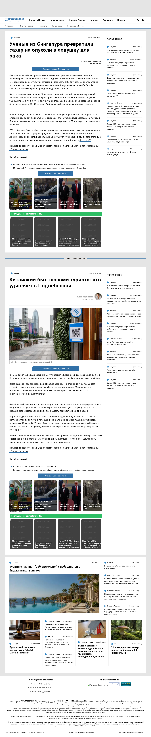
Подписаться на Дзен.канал (56, 69)
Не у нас (17, 38)
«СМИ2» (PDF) (79, 726)
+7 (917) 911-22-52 (39, 683)
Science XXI (85, 140)
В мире (16, 273)
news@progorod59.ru (135, 703)
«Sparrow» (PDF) (90, 726)
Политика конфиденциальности (131, 732)
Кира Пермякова (85, 297)
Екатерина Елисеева (91, 61)
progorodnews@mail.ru (39, 687)
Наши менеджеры (40, 691)
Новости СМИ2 (16, 210)
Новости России (116, 339)
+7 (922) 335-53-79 (82, 705)
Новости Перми (116, 103)
